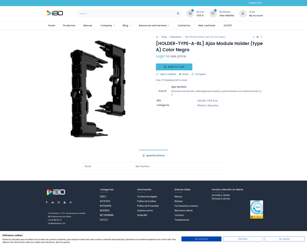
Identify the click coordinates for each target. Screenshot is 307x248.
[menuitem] (51, 25)
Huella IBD (142, 215)
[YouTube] (64, 202)
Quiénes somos (145, 210)
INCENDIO (105, 210)
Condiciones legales (147, 196)
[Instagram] (58, 202)
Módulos (201, 105)
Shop (164, 37)
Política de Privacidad (148, 206)
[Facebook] (46, 202)
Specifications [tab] (155, 155)
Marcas (178, 196)
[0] (190, 13)
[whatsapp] (70, 202)
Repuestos (175, 37)
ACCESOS (105, 201)
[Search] (178, 13)
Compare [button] (200, 74)
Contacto (179, 215)
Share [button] (185, 74)
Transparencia (182, 220)
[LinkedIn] (53, 202)
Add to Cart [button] (176, 67)
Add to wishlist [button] (168, 74)
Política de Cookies (146, 201)
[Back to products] (258, 37)
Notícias (179, 201)
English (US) (255, 3)
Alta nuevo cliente (184, 210)
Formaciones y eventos (186, 206)
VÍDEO (103, 196)
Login (160, 56)
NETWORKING (107, 215)
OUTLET (104, 220)
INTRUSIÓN (105, 206)
